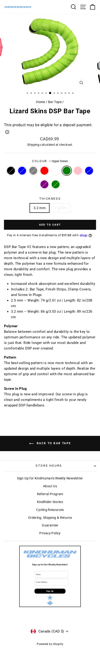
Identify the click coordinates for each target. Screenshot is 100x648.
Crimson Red (44, 170)
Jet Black (11, 170)
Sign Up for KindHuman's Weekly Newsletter (50, 478)
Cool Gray (33, 170)
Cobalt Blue (22, 170)
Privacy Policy (49, 533)
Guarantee (50, 525)
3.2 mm (39, 208)
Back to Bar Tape (53, 443)
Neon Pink (78, 170)
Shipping (33, 144)
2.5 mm (60, 208)
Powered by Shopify (50, 644)
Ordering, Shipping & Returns (50, 517)
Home (40, 102)
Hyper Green (66, 170)
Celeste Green (55, 184)
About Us (50, 486)
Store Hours (49, 465)
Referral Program (50, 494)
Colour (50, 161)
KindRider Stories (50, 502)
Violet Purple (44, 184)
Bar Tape (55, 102)
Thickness (50, 198)
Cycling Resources (50, 510)
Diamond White (55, 170)
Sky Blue (89, 170)
